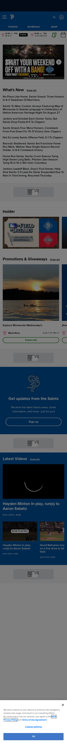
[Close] (63, 705)
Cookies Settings (33, 726)
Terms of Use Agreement (34, 720)
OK (33, 736)
